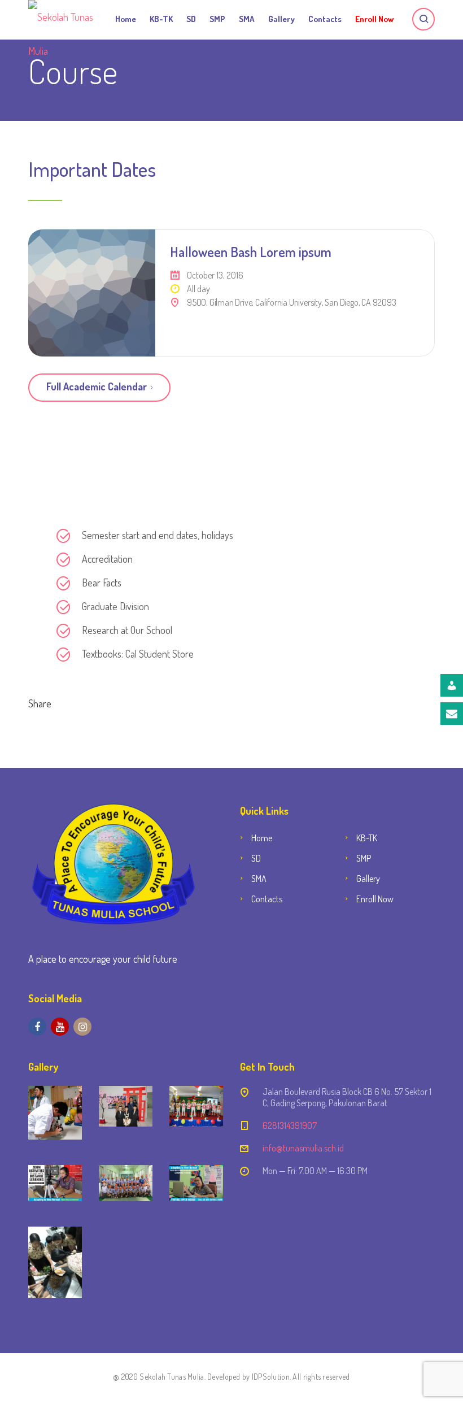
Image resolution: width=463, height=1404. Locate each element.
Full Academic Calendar (96, 386)
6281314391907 (290, 1125)
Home (125, 19)
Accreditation (107, 559)
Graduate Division (115, 606)
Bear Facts (101, 582)
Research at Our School (127, 630)
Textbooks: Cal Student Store (138, 653)
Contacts (325, 19)
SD (191, 19)
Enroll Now (374, 19)
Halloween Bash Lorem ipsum (250, 251)
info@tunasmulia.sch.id (303, 1148)
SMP (217, 19)
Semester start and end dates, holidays (157, 535)
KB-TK (161, 19)
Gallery (281, 19)
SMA (247, 19)
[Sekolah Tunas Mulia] (62, 17)
